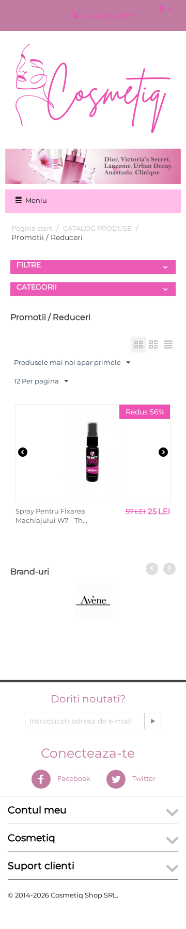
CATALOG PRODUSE (97, 228)
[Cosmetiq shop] (93, 88)
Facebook (73, 779)
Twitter (143, 779)
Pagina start (31, 228)
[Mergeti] (152, 721)
